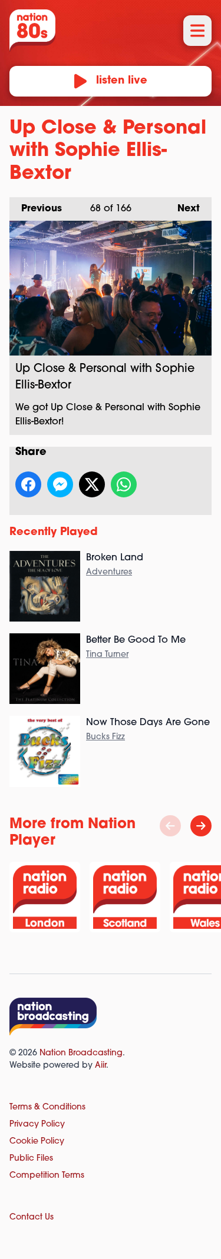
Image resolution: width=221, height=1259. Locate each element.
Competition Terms (46, 1175)
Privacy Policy (37, 1124)
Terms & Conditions (47, 1107)
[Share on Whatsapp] (124, 484)
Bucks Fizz (105, 737)
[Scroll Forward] (201, 825)
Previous (35, 209)
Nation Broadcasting (81, 1053)
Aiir (100, 1065)
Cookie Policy (36, 1141)
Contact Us (31, 1217)
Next (183, 209)
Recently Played (53, 532)
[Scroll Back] (170, 825)
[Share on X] (92, 484)
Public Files (31, 1158)
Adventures (109, 572)
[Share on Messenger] (60, 484)
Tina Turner (107, 654)
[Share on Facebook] (28, 484)
